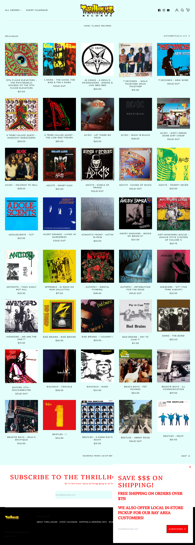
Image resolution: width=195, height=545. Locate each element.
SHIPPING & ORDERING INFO (93, 522)
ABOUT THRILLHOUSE (47, 522)
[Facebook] (159, 10)
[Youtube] (168, 10)
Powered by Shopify (11, 536)
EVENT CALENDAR (68, 522)
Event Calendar (37, 10)
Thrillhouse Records (20, 532)
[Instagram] (164, 10)
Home (87, 26)
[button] (182, 10)
